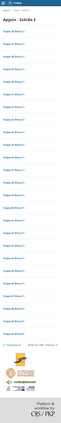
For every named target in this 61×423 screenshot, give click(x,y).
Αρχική (6, 10)
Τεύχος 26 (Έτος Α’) (13, 31)
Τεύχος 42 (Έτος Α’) (13, 233)
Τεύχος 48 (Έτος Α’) (13, 308)
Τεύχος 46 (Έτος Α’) (13, 283)
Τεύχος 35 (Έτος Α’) (13, 144)
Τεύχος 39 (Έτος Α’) (13, 195)
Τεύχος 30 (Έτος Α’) (13, 81)
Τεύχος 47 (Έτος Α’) (13, 296)
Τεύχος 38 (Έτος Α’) (13, 182)
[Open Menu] (3, 3)
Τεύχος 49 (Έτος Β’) (13, 321)
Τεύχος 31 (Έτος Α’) (13, 94)
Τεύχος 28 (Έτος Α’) (13, 56)
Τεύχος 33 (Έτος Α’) (13, 119)
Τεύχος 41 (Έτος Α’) (13, 220)
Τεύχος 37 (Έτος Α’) (13, 170)
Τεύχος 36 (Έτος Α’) (13, 157)
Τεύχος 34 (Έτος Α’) (13, 132)
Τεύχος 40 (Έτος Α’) (13, 207)
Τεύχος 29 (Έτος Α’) (13, 69)
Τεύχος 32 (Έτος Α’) (13, 107)
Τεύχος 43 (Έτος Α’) (13, 245)
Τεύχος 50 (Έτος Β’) (13, 333)
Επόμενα (50, 344)
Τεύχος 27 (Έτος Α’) (13, 43)
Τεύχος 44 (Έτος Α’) (13, 258)
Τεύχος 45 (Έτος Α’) (13, 270)
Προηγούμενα (13, 344)
